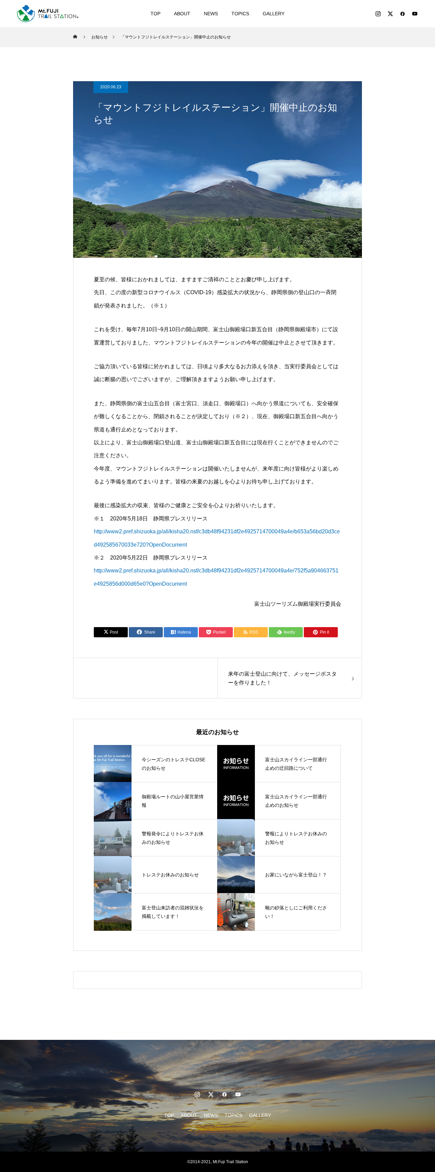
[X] (390, 13)
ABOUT (182, 13)
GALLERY (273, 13)
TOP (155, 13)
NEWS (211, 13)
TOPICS (240, 13)
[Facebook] (402, 13)
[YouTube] (414, 13)
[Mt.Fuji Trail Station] (48, 13)
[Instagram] (378, 13)
